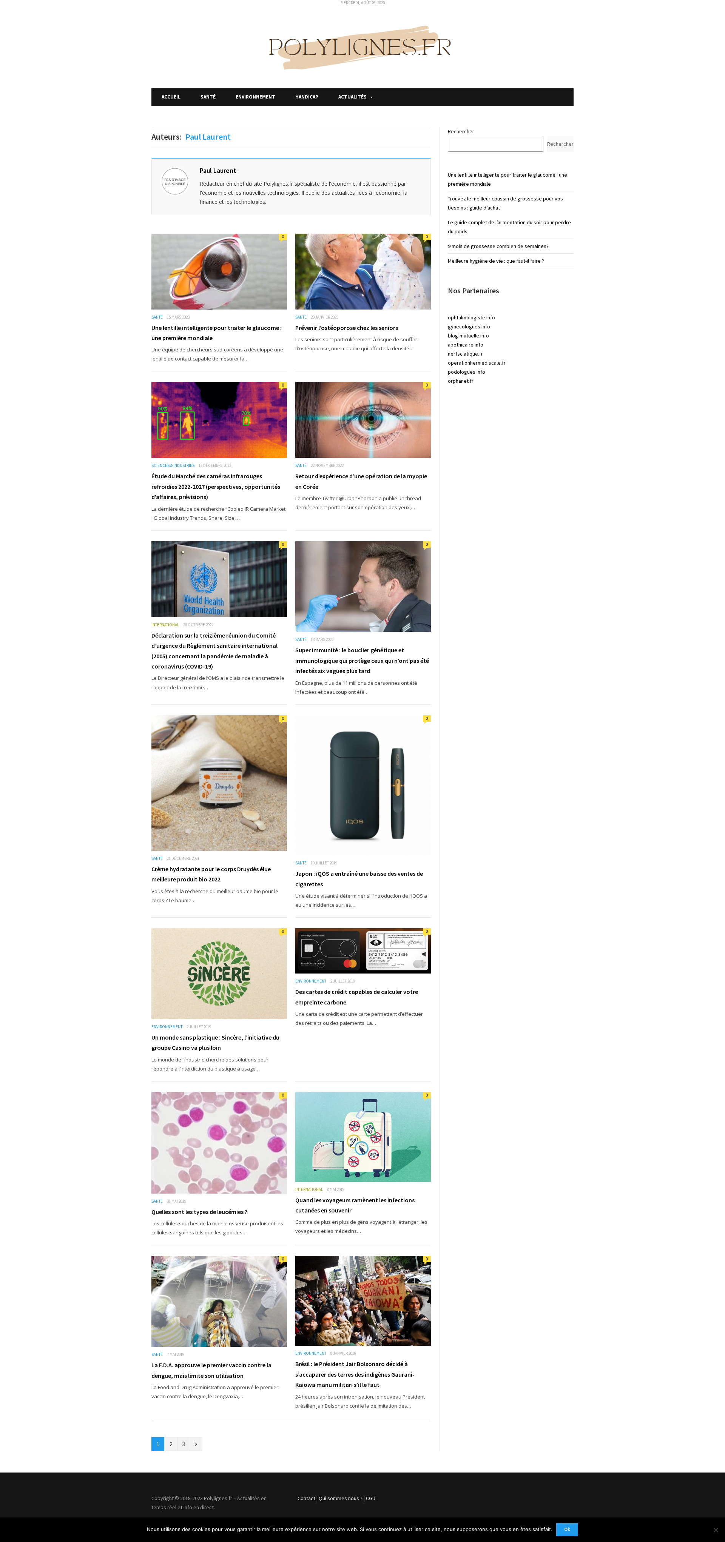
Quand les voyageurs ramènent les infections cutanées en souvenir (355, 1205)
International (165, 624)
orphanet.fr (461, 380)
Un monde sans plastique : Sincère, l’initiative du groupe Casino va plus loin (215, 1042)
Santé (208, 97)
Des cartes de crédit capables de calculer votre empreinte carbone (356, 997)
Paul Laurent (218, 170)
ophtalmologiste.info (471, 317)
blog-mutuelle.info (468, 335)
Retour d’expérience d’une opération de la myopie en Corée (361, 481)
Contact (306, 1498)
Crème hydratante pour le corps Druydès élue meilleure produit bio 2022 (211, 874)
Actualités (352, 97)
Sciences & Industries (172, 465)
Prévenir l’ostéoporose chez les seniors (346, 327)
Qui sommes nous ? (340, 1498)
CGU (370, 1498)
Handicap (306, 97)
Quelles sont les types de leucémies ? (199, 1211)
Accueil (171, 97)
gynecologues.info (469, 326)
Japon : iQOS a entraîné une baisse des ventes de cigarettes (359, 878)
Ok (567, 1529)
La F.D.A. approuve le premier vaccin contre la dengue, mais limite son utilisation (211, 1370)
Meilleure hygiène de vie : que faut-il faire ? (496, 260)
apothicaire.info (465, 344)
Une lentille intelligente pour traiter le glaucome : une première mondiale (216, 333)
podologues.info (466, 371)
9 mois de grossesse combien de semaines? (498, 246)
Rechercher (461, 131)
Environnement (255, 97)
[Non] (715, 1530)
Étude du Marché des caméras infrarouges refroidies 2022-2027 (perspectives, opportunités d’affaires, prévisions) (215, 486)
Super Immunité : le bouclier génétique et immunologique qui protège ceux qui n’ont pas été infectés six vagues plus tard (362, 660)
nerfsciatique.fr (465, 353)
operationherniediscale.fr (477, 362)
